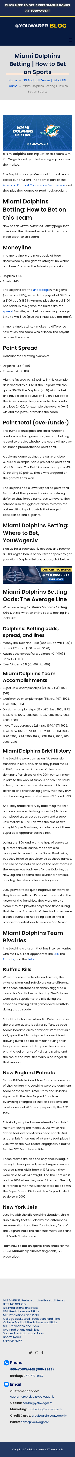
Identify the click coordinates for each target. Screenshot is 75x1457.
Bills (56, 954)
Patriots (8, 959)
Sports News (12, 1337)
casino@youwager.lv (37, 1403)
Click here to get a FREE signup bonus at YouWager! (37, 8)
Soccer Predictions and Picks (23, 1333)
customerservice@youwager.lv (32, 1396)
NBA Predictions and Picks (21, 1311)
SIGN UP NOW (12, 1341)
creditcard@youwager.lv (49, 1416)
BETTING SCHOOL (15, 1304)
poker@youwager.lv (34, 1422)
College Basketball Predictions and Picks (32, 1319)
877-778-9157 (33, 1376)
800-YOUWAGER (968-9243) (32, 1369)
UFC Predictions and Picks (21, 1330)
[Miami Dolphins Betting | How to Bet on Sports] (37, 133)
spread (8, 311)
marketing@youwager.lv (45, 1409)
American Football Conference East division (34, 185)
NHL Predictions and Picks (21, 1326)
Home (13, 80)
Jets (31, 959)
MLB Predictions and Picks (21, 1315)
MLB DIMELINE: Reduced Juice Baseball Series (34, 1300)
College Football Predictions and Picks (30, 1322)
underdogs (41, 290)
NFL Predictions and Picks (20, 1308)
